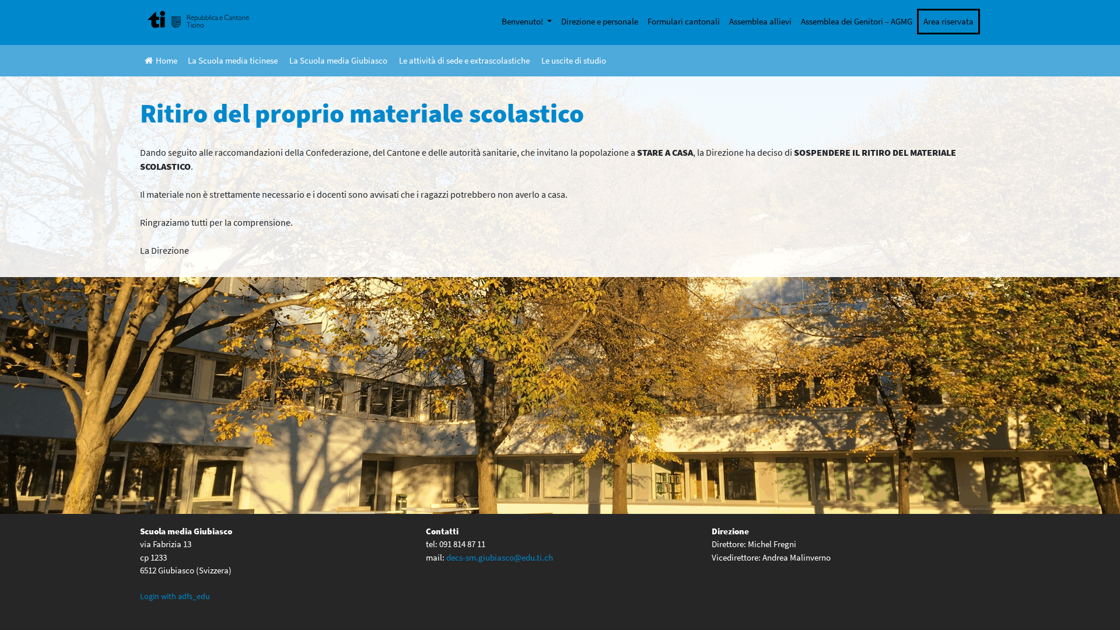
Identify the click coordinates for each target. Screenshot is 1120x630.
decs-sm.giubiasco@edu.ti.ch (499, 557)
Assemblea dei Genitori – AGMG (856, 21)
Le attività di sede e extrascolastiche (464, 60)
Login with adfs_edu (175, 596)
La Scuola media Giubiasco (338, 60)
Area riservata (948, 21)
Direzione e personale (599, 21)
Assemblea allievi (760, 21)
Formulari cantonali (684, 21)
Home (166, 60)
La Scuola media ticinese (233, 60)
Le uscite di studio (573, 60)
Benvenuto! (523, 21)
